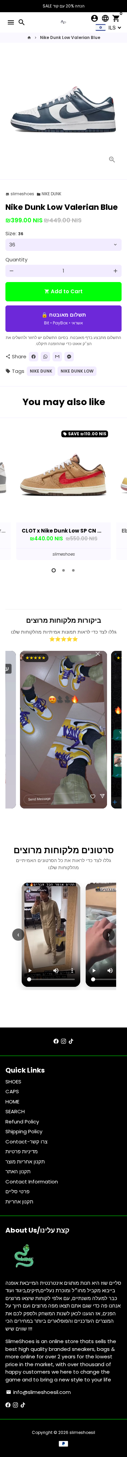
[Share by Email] (57, 356)
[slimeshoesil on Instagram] (63, 1041)
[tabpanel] (63, 494)
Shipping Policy (23, 1131)
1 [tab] (53, 570)
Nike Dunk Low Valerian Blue (70, 37)
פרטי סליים (17, 1191)
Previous (11, 493)
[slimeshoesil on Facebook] (56, 1041)
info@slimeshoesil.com (38, 1392)
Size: (14, 233)
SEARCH (15, 1111)
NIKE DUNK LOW (77, 371)
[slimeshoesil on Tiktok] (70, 1041)
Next (115, 493)
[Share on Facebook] (33, 356)
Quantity (16, 259)
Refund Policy (22, 1121)
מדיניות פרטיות (21, 1151)
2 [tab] (63, 570)
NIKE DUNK (49, 194)
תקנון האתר (17, 1171)
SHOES (13, 1081)
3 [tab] (73, 570)
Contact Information (31, 1181)
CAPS (12, 1091)
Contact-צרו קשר (26, 1141)
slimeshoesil (82, 1432)
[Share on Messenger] (69, 356)
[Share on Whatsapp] (45, 356)
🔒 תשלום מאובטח (63, 318)
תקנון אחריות (19, 1201)
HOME (12, 1101)
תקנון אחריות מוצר (25, 1161)
